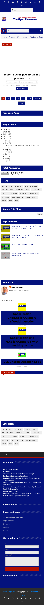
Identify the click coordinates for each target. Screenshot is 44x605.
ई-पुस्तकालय (6, 524)
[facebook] (4, 2)
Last (21, 103)
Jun (7, 156)
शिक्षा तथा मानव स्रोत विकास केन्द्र (13, 518)
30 (30, 99)
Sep (7, 150)
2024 (5, 134)
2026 (5, 130)
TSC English (17, 197)
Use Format (31, 197)
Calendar (7, 372)
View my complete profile (19, 290)
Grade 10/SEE (31, 186)
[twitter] (8, 598)
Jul (6, 154)
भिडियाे (4, 201)
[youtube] (8, 2)
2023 (5, 136)
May (7, 159)
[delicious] (21, 5)
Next (37, 99)
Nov (7, 143)
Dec (7, 141)
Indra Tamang (17, 287)
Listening (36, 190)
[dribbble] (26, 2)
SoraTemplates (9, 592)
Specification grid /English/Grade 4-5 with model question (22, 341)
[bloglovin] (21, 2)
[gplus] (13, 598)
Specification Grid (29, 193)
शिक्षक (16, 201)
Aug (7, 152)
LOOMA (6, 531)
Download (7, 186)
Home (5, 455)
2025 (5, 132)
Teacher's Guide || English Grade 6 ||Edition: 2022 (22, 146)
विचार (10, 201)
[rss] (30, 2)
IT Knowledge (22, 190)
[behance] (35, 2)
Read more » (22, 89)
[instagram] (17, 2)
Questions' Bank (9, 193)
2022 (5, 139)
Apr (6, 161)
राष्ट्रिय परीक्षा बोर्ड (8, 521)
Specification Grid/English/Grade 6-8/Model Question (22, 317)
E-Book (8, 44)
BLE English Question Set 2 (23, 244)
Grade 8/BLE (8, 190)
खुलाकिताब (6, 527)
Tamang (5, 197)
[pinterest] (13, 2)
